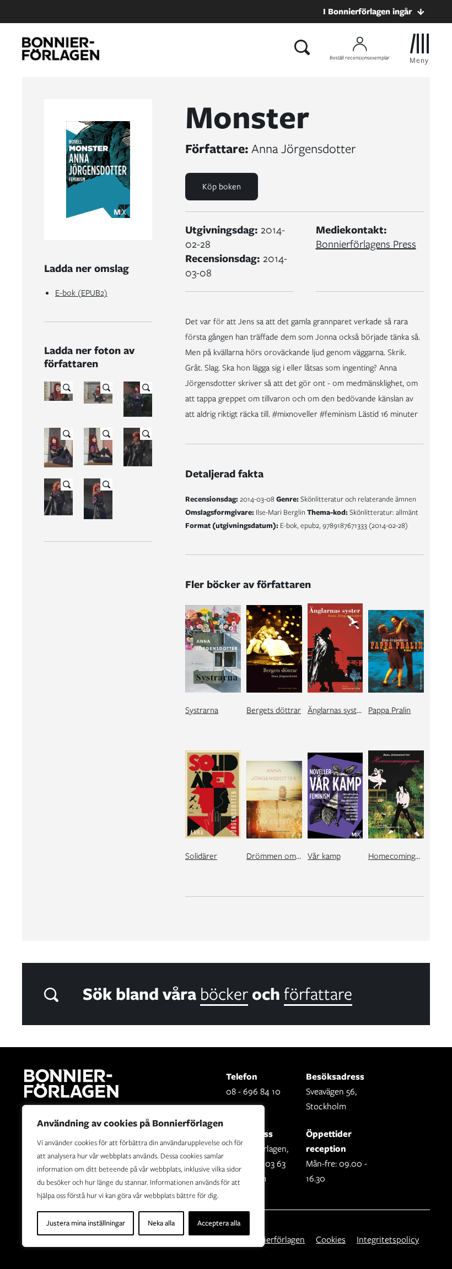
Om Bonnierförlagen (266, 1239)
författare (318, 994)
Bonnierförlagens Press (366, 244)
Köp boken (221, 187)
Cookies (331, 1239)
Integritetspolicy (388, 1239)
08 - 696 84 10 (253, 1091)
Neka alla (161, 1223)
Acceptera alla (218, 1223)
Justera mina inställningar (85, 1223)
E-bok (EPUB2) (81, 293)
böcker (224, 994)
